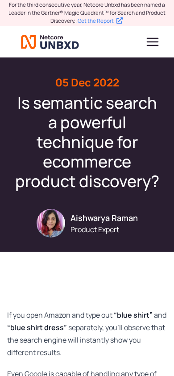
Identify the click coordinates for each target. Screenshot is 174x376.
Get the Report (96, 21)
